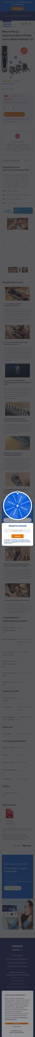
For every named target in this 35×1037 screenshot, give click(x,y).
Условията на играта (10, 542)
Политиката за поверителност (21, 541)
